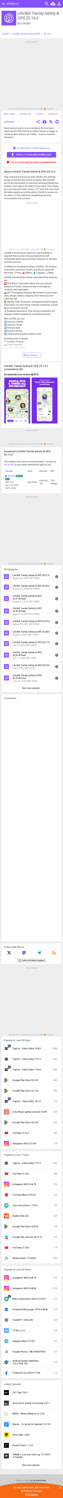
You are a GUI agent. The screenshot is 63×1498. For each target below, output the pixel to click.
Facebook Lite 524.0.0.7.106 (26, 1372)
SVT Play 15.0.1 (20, 1392)
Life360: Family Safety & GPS (26, 34)
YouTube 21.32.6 (21, 1247)
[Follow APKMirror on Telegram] (39, 954)
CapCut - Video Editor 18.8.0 (27, 1048)
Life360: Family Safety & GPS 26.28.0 (31, 631)
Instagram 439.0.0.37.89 (24, 1143)
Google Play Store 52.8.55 (25, 1226)
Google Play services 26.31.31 (27, 1237)
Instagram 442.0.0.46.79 (24, 1184)
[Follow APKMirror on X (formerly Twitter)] (9, 954)
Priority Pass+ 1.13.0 (23, 1445)
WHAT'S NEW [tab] (9, 114)
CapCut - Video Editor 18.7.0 (27, 1101)
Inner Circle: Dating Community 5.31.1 (31, 1403)
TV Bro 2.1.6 (19, 1330)
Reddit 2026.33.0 (21, 1216)
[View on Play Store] (44, 122)
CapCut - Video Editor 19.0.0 (27, 1069)
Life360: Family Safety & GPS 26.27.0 (31, 642)
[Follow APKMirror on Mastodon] (24, 954)
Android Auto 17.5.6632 (24, 1258)
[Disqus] (31, 820)
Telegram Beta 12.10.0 (24, 1341)
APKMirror (12, 3)
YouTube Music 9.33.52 (24, 1194)
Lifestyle (9, 122)
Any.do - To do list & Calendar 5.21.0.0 (31, 1424)
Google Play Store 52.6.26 (25, 1122)
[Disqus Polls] (31, 741)
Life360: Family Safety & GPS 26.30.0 (31, 585)
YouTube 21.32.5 (21, 1133)
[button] (38, 122)
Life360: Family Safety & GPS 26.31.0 (31, 575)
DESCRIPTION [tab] (25, 114)
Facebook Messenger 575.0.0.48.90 (30, 1309)
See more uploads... (31, 688)
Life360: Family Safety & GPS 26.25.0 (31, 665)
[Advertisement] (31, 75)
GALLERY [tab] (40, 114)
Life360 (25, 23)
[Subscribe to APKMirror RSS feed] (54, 954)
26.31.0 (34, 374)
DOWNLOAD (53, 114)
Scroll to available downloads (34, 155)
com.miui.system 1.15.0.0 (25, 1205)
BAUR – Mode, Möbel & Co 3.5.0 (28, 1413)
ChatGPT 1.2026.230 (23, 1320)
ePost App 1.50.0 (21, 1434)
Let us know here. (38, 1480)
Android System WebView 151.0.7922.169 (26, 1362)
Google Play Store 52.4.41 (25, 1080)
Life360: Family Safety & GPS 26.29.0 (31, 621)
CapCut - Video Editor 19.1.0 (27, 1059)
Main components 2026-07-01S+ (29, 1299)
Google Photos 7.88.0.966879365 (29, 1351)
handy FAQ (9, 464)
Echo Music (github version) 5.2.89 (30, 1111)
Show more (30, 355)
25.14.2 (12, 476)
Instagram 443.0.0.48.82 (24, 1288)
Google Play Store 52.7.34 (25, 1090)
